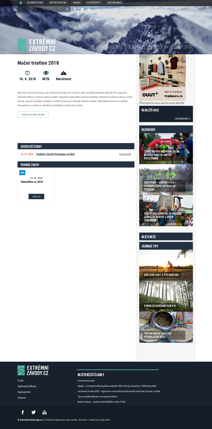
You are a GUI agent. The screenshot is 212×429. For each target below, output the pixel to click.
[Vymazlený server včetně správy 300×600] (161, 102)
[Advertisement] (76, 129)
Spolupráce (24, 392)
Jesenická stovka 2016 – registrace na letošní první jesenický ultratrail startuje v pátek (119, 391)
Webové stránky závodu (33, 114)
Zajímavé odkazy (27, 386)
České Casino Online (146, 350)
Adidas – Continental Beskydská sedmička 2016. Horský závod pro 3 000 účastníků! (117, 385)
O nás (20, 380)
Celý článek (125, 154)
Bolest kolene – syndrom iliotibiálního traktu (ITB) (101, 401)
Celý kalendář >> (183, 118)
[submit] (67, 9)
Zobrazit (36, 196)
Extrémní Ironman (86, 380)
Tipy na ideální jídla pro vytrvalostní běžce (97, 396)
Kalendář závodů (35, 3)
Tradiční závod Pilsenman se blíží (55, 154)
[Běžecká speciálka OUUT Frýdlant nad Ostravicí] (162, 77)
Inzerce (22, 397)
